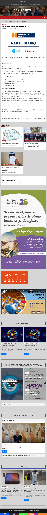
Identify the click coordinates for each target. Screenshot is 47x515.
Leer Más (4, 353)
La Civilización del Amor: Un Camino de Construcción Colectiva (19, 455)
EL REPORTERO (5, 145)
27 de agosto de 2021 (11, 28)
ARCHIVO (7, 4)
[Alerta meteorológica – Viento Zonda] (12, 134)
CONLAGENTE (22, 10)
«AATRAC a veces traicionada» (8, 384)
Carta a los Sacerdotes (8, 420)
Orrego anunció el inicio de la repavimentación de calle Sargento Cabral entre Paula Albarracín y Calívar (34, 145)
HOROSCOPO (4, 343)
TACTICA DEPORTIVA (37, 4)
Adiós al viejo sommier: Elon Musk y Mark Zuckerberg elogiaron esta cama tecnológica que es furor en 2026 (11, 490)
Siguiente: (35, 118)
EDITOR (4, 28)
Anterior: (12, 118)
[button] (2, 17)
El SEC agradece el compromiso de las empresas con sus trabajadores (34, 376)
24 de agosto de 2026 (12, 172)
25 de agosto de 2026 (12, 145)
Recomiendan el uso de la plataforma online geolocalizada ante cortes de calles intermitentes (12, 169)
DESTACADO (27, 140)
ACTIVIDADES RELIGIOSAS (8, 444)
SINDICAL (9, 380)
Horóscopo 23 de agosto (30, 345)
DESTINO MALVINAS (24, 4)
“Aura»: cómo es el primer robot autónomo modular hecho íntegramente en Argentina (34, 490)
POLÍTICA (36, 140)
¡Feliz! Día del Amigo (30, 392)
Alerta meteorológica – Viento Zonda (10, 143)
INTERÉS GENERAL (12, 343)
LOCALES (4, 24)
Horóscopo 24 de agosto (8, 345)
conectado (14, 182)
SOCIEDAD (13, 164)
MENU (30, 4)
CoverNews (29, 510)
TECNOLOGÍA (4, 486)
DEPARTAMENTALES (14, 4)
